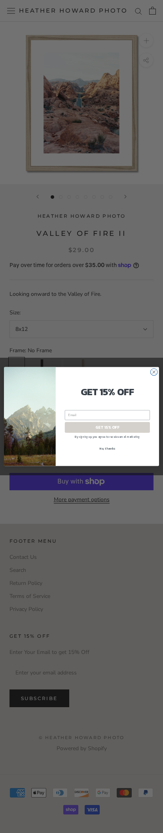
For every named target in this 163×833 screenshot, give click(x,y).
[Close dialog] (153, 371)
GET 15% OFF (107, 427)
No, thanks (107, 448)
